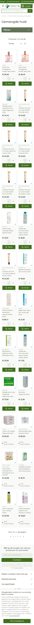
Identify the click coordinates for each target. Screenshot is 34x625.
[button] (17, 29)
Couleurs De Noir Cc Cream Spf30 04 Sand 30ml (24, 151)
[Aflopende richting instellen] (25, 43)
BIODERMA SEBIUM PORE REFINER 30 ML (8, 353)
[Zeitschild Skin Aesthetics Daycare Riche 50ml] (9, 299)
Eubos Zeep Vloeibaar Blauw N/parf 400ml (7, 231)
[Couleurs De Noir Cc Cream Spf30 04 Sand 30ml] (25, 136)
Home (4, 16)
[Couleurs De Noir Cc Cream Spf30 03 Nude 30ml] (25, 95)
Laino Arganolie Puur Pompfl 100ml (7, 511)
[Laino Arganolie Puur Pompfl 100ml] (9, 498)
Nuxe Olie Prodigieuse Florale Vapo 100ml (8, 69)
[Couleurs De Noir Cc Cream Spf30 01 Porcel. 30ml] (9, 259)
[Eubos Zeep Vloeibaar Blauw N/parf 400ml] (9, 218)
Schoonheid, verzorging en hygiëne (19, 16)
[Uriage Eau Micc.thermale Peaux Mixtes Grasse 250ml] (25, 340)
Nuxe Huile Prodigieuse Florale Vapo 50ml (25, 69)
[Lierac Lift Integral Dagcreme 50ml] (9, 420)
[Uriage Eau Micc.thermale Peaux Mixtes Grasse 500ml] (25, 218)
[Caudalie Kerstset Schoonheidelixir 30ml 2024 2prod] (25, 456)
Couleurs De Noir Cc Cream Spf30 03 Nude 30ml (24, 110)
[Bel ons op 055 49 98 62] (19, 6)
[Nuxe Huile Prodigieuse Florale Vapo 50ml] (25, 56)
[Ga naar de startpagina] (11, 6)
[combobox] (15, 11)
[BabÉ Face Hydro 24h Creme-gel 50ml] (25, 299)
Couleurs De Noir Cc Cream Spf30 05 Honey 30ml (8, 151)
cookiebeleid (14, 616)
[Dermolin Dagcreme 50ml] (25, 381)
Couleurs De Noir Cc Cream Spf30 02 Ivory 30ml (8, 192)
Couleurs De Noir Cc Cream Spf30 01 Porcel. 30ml (8, 273)
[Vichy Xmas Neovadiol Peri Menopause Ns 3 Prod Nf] (9, 456)
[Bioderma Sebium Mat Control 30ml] (25, 259)
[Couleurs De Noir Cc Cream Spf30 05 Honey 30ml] (9, 136)
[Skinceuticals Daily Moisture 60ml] (25, 420)
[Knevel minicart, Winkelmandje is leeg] (23, 6)
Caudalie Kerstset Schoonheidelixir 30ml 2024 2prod (25, 469)
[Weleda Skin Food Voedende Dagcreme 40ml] (9, 381)
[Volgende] (23, 536)
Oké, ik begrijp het (17, 621)
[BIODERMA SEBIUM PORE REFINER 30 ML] (9, 340)
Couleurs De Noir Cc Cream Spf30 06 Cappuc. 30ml (24, 192)
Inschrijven (17, 560)
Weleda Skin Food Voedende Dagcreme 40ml (8, 394)
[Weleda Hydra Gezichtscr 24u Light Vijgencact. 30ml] (9, 95)
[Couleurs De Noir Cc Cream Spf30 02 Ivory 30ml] (9, 177)
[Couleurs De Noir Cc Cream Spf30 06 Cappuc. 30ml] (25, 177)
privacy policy (18, 568)
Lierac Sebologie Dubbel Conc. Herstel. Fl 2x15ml (25, 511)
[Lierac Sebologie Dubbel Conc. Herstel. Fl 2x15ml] (25, 498)
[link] (11, 536)
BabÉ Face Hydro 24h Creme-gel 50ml (24, 312)
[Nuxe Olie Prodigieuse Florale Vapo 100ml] (9, 56)
